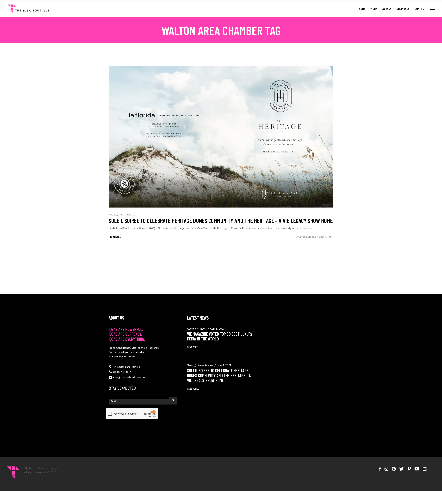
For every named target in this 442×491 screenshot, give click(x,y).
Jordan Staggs (307, 237)
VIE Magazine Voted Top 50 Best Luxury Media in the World (219, 336)
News (112, 215)
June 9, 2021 (326, 237)
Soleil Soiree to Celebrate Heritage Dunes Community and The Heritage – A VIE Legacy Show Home (221, 220)
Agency (191, 329)
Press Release (127, 215)
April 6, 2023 (217, 329)
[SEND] (173, 400)
